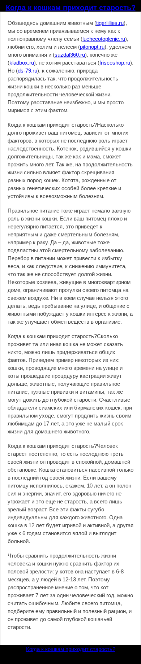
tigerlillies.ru (110, 23)
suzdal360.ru (70, 55)
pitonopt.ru (92, 47)
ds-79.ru (27, 70)
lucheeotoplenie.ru (103, 39)
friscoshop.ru (114, 63)
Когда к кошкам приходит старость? (71, 8)
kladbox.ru (21, 63)
